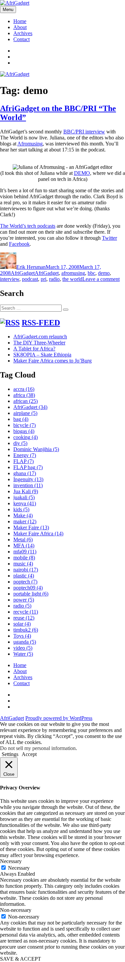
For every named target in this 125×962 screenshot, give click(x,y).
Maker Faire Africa (38, 533)
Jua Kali (25, 491)
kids (21, 509)
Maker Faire (31, 527)
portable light (30, 594)
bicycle (24, 425)
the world (72, 279)
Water (23, 654)
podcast (30, 279)
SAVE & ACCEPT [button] (20, 959)
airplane (25, 413)
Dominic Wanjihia (36, 449)
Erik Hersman (31, 267)
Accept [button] (29, 754)
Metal (23, 539)
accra (23, 389)
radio (54, 279)
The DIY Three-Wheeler (39, 342)
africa (24, 395)
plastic (23, 575)
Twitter (109, 238)
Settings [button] (10, 754)
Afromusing (30, 143)
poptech (25, 581)
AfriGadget (23, 273)
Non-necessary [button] (15, 910)
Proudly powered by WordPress (58, 718)
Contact (21, 39)
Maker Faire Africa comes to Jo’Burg (52, 360)
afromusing (73, 273)
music (23, 563)
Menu (8, 9)
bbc (91, 273)
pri (43, 279)
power (23, 600)
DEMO (82, 173)
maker (24, 521)
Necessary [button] (11, 861)
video (22, 648)
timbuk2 (25, 630)
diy (20, 443)
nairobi (25, 569)
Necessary (19, 868)
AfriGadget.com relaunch (40, 336)
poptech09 (28, 588)
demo (104, 273)
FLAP (23, 461)
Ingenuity (28, 479)
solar (22, 624)
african (25, 401)
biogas (23, 431)
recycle (25, 612)
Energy (24, 455)
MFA (23, 545)
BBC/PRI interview (84, 131)
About (20, 27)
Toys (22, 636)
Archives (22, 33)
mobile (24, 557)
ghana (24, 473)
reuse (23, 618)
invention (28, 485)
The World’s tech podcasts (27, 226)
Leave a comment (101, 279)
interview (9, 279)
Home (19, 21)
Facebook (19, 244)
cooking (25, 437)
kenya (24, 503)
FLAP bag (28, 467)
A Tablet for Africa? (34, 348)
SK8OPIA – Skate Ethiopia (42, 354)
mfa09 (24, 551)
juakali (24, 497)
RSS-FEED (41, 322)
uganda (24, 642)
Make (23, 515)
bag (20, 419)
